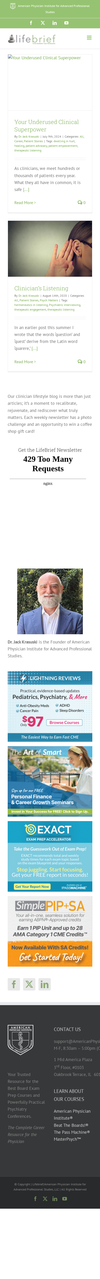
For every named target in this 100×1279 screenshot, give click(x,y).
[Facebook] (14, 984)
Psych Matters (49, 300)
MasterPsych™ (67, 1139)
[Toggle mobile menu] (89, 37)
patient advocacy (36, 146)
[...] (26, 189)
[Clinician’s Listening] (50, 249)
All (82, 136)
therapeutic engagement (30, 309)
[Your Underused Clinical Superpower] (50, 82)
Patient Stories (33, 141)
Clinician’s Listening (41, 288)
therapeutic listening (27, 150)
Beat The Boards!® (71, 1125)
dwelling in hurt (64, 141)
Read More (23, 202)
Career (18, 141)
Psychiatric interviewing (64, 305)
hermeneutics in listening (31, 305)
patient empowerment (62, 146)
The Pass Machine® (72, 1132)
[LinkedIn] (44, 984)
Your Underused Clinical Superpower (46, 125)
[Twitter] (29, 984)
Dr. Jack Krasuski (28, 136)
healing (19, 146)
